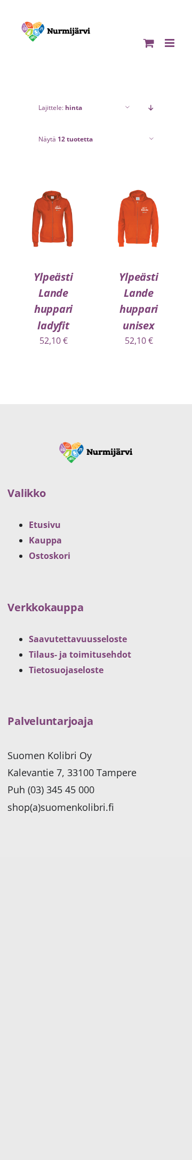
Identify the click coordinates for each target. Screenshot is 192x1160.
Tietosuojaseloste (66, 670)
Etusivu (45, 525)
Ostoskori (49, 556)
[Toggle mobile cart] (148, 43)
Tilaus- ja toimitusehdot (80, 654)
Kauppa (45, 540)
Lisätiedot (58, 232)
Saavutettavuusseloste (78, 639)
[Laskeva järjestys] (151, 108)
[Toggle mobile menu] (170, 43)
